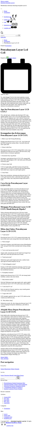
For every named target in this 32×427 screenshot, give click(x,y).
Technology (8, 45)
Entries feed (7, 415)
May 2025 (6, 401)
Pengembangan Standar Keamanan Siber (14, 383)
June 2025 (6, 400)
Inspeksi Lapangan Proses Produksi (13, 389)
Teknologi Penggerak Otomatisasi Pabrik (14, 386)
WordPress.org (8, 418)
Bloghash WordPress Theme (13, 422)
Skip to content (4, 1)
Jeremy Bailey (4, 357)
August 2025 (7, 397)
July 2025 (6, 398)
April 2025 (7, 403)
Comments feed (8, 417)
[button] (16, 36)
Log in (5, 414)
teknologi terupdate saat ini (8, 2)
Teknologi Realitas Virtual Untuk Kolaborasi (15, 384)
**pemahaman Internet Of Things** (13, 387)
